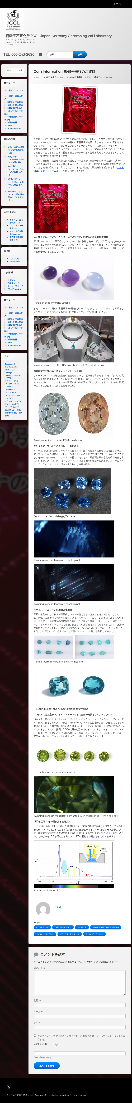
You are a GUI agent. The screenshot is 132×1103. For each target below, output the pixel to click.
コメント (40, 967)
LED (13, 370)
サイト (37, 1022)
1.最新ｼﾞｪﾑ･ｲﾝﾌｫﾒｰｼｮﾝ (103, 77)
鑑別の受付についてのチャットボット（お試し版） (16, 159)
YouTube (8, 381)
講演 (20, 413)
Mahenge (82, 927)
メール (38, 1011)
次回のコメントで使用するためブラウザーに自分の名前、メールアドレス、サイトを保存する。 (81, 1038)
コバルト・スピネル (45, 934)
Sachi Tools (15, 261)
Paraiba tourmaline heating (106, 927)
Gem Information (63, 927)
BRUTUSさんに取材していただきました (16, 150)
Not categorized (15, 128)
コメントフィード (15, 286)
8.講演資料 (12, 122)
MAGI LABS (15, 258)
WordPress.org (14, 289)
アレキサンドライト (12, 384)
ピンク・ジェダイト (12, 404)
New (10, 125)
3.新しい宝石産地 (15, 102)
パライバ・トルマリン (69, 934)
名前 (37, 1000)
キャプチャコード (43, 1057)
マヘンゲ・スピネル (94, 934)
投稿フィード (13, 283)
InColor (7, 370)
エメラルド (9, 387)
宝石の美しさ (10, 410)
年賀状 (19, 410)
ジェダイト (9, 398)
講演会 (7, 416)
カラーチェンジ (10, 390)
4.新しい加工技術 (15, 105)
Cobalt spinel (42, 927)
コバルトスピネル (11, 392)
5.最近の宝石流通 (15, 108)
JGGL (89, 77)
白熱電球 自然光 (11, 413)
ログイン (11, 280)
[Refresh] (56, 1044)
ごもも (16, 381)
